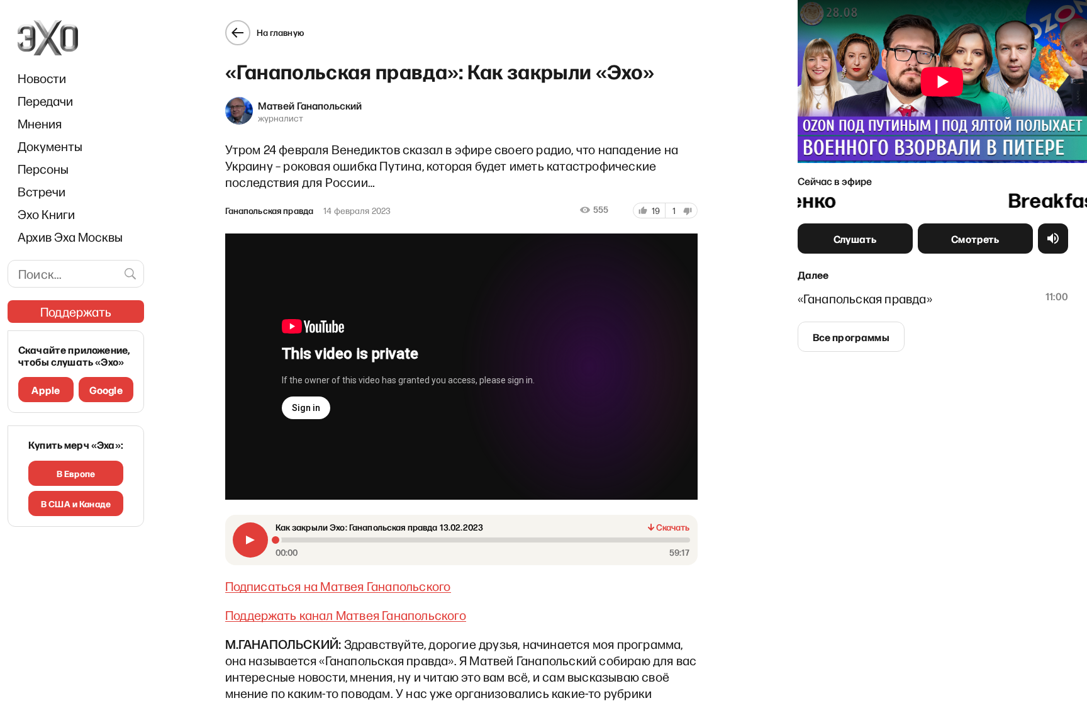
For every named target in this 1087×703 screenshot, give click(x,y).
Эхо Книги (46, 214)
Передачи (45, 101)
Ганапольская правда (269, 211)
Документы (50, 146)
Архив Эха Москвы (70, 236)
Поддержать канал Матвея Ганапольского (345, 615)
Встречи (41, 191)
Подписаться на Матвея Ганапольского (338, 586)
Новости (42, 78)
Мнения (40, 123)
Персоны (43, 168)
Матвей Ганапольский (310, 105)
